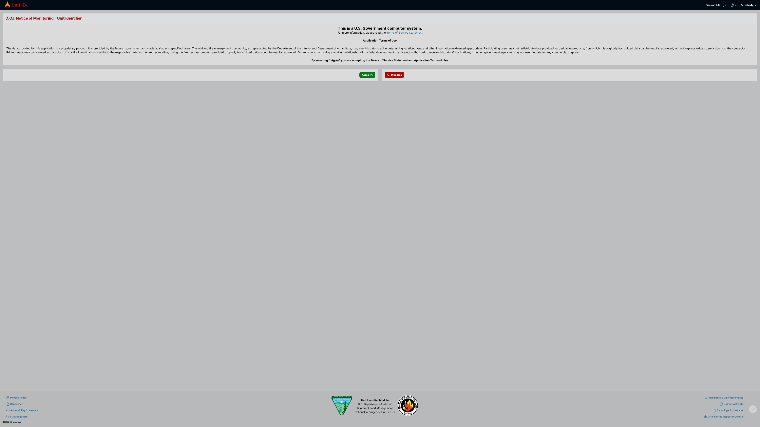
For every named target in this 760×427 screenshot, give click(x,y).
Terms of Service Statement (405, 32)
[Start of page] (753, 409)
